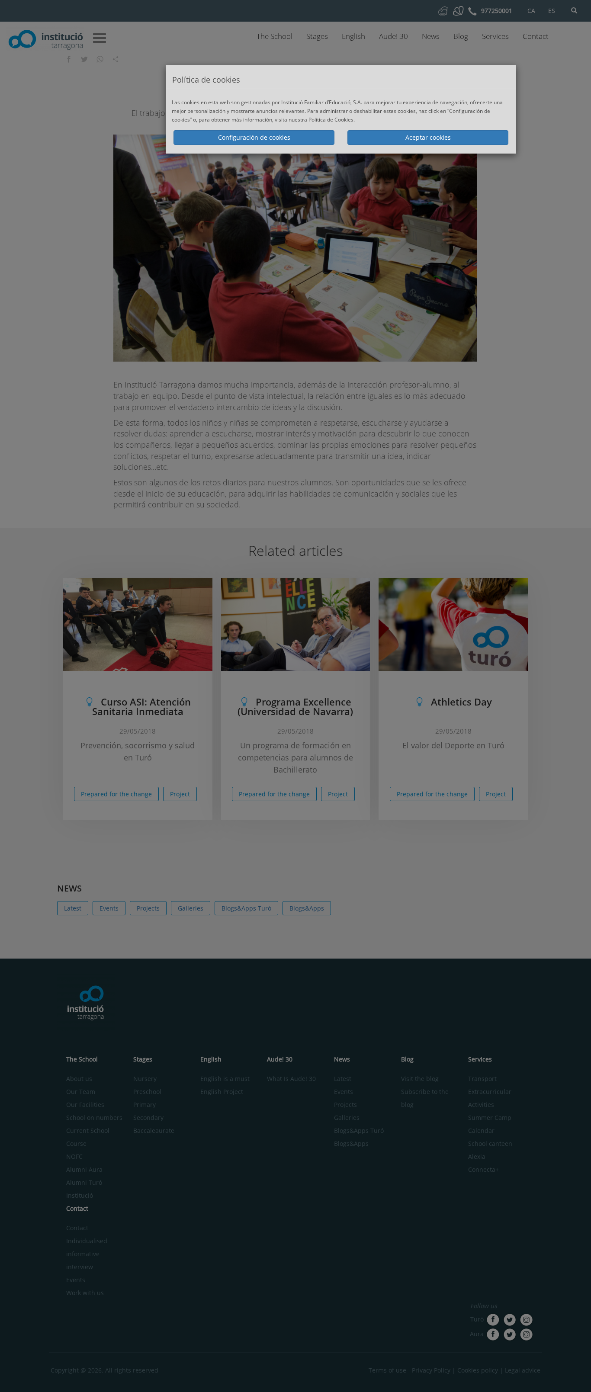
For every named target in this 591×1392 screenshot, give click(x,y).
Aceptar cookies (428, 137)
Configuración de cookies (254, 137)
